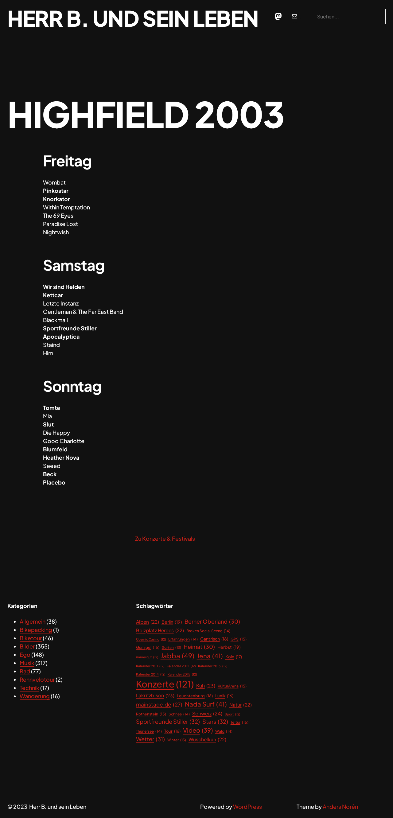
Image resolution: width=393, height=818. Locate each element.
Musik (27, 662)
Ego (25, 654)
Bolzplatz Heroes (160, 630)
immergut (147, 657)
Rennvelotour (37, 679)
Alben (147, 622)
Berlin (171, 622)
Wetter (150, 738)
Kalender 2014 (150, 674)
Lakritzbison (155, 695)
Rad (25, 671)
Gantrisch (214, 638)
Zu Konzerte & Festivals (165, 538)
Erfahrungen (183, 639)
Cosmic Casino (151, 639)
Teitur (239, 722)
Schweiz (207, 713)
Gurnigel (147, 647)
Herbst (229, 647)
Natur (240, 704)
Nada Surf (206, 704)
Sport (232, 714)
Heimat (199, 646)
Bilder (27, 646)
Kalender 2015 (182, 674)
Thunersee (149, 731)
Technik (29, 687)
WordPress (247, 806)
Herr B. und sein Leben (132, 18)
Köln (233, 656)
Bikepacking (36, 629)
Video (198, 730)
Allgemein (32, 621)
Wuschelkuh (207, 739)
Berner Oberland (212, 621)
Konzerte (165, 684)
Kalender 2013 (212, 666)
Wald (223, 731)
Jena (210, 656)
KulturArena (232, 686)
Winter (176, 740)
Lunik (224, 695)
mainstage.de (159, 704)
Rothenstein (151, 713)
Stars (215, 721)
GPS (239, 639)
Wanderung (35, 695)
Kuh (205, 686)
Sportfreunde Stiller (168, 721)
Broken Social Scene (208, 631)
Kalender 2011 (150, 666)
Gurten (171, 647)
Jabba (177, 655)
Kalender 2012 (181, 666)
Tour (172, 731)
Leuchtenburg (195, 695)
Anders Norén (340, 806)
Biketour (31, 637)
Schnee (179, 714)
